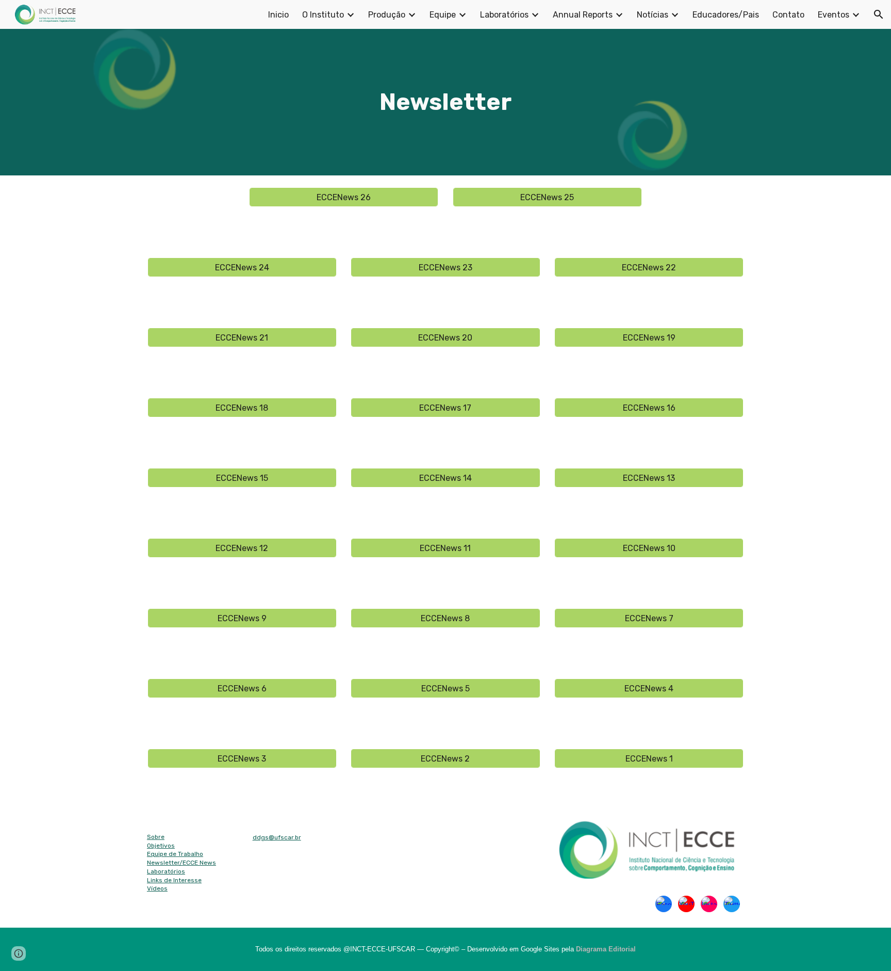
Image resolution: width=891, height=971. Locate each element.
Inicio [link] (278, 15)
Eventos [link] (833, 15)
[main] (445, 102)
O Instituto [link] (323, 15)
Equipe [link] (443, 15)
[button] (878, 14)
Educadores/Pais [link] (725, 15)
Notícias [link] (652, 15)
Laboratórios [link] (504, 15)
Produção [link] (386, 15)
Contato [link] (788, 15)
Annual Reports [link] (583, 15)
